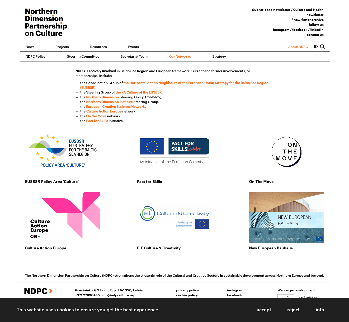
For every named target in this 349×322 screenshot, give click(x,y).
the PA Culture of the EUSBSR (139, 92)
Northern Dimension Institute (109, 102)
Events (133, 47)
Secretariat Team (134, 56)
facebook (299, 30)
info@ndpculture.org (118, 295)
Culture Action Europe (104, 111)
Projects (62, 47)
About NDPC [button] (298, 47)
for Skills (100, 121)
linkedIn (317, 30)
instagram (281, 30)
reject (293, 310)
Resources (98, 47)
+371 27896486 (87, 295)
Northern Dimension (102, 97)
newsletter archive (309, 20)
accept (264, 310)
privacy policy (187, 290)
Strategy (219, 56)
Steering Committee (83, 56)
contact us (315, 35)
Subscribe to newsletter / (272, 10)
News (30, 47)
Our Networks (180, 56)
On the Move (96, 116)
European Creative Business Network (115, 106)
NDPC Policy (36, 56)
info (320, 310)
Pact (89, 121)
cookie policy (187, 295)
